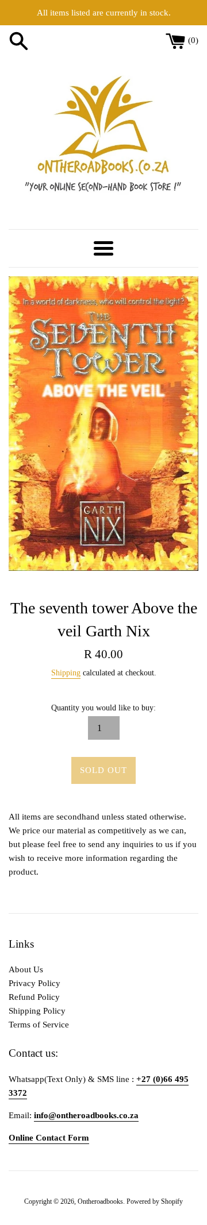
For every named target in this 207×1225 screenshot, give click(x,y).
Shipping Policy (37, 1010)
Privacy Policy (34, 983)
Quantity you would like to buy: (103, 708)
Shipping (65, 672)
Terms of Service (39, 1024)
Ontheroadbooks (100, 1201)
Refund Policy (34, 997)
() (193, 40)
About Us (26, 969)
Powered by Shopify (154, 1201)
